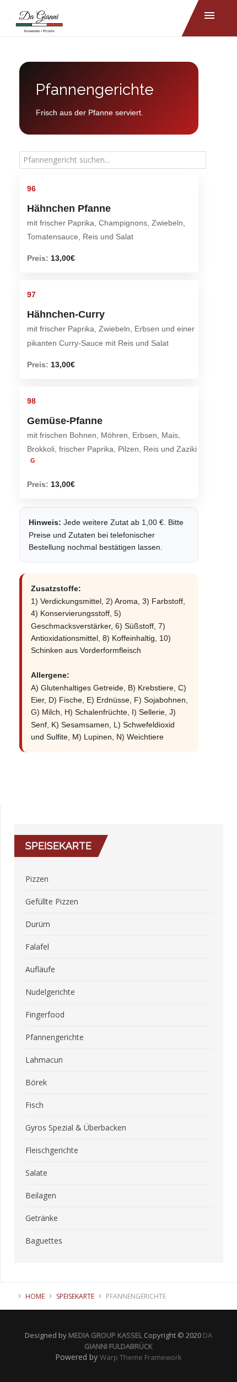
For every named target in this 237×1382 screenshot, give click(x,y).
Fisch (34, 1105)
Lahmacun (44, 1059)
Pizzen (37, 879)
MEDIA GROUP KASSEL (105, 1335)
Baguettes (43, 1240)
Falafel (37, 946)
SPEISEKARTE (75, 1296)
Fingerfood (44, 1014)
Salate (36, 1172)
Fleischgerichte (51, 1150)
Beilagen (40, 1195)
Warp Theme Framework (141, 1357)
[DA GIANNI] (39, 22)
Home (35, 1296)
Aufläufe (40, 969)
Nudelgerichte (50, 992)
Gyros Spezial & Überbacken (75, 1127)
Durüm (37, 924)
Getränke (41, 1218)
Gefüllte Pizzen (51, 901)
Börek (36, 1082)
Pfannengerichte (54, 1037)
